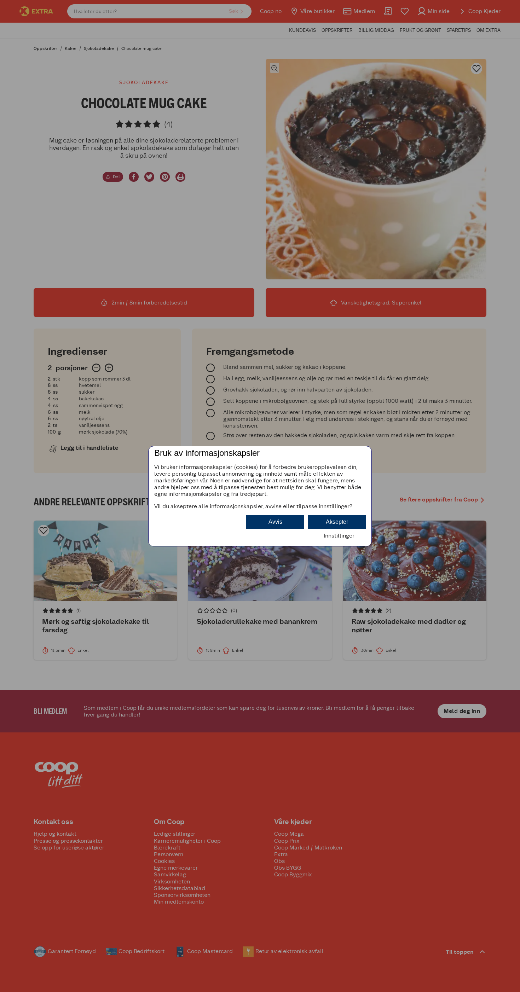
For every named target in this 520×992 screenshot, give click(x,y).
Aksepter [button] (337, 522)
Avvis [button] (275, 522)
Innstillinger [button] (339, 535)
